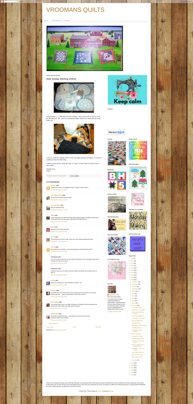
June (133, 296)
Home (46, 20)
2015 (132, 363)
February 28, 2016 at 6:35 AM (59, 210)
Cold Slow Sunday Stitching (137, 330)
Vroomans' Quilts (114, 295)
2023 (132, 263)
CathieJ (53, 247)
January (134, 360)
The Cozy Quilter (55, 205)
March (134, 303)
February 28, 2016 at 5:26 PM (59, 285)
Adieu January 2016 (137, 357)
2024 (132, 261)
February (134, 305)
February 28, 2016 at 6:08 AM (59, 190)
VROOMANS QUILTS (75, 9)
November (135, 284)
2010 (132, 375)
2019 (132, 272)
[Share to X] (74, 176)
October (134, 286)
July (133, 293)
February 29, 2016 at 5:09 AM (59, 308)
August (134, 291)
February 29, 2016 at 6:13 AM (59, 320)
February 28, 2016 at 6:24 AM (59, 200)
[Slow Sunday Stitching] (137, 205)
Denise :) (53, 290)
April (133, 300)
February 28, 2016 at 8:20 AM (59, 231)
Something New (136, 323)
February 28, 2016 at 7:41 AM (59, 221)
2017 (132, 277)
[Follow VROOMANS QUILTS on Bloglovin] (116, 134)
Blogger (111, 391)
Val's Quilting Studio (56, 195)
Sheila (52, 215)
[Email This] (70, 176)
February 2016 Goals (137, 354)
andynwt (99, 391)
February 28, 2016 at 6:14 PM (59, 296)
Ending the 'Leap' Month (138, 310)
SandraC (53, 185)
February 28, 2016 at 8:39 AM (59, 241)
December (135, 282)
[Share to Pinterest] (78, 176)
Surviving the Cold (137, 327)
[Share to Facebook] (76, 176)
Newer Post (50, 327)
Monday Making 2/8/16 (138, 338)
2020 (132, 270)
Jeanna (53, 237)
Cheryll (53, 280)
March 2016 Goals (137, 307)
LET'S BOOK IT (56, 20)
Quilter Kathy (54, 313)
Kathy (57, 116)
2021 (132, 268)
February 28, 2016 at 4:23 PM (59, 275)
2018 (132, 275)
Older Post (98, 327)
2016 (132, 279)
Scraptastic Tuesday (137, 336)
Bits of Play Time (136, 334)
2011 (132, 372)
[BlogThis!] (72, 176)
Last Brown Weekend (137, 316)
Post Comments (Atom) (60, 330)
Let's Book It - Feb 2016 (138, 318)
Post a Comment (53, 323)
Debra (52, 227)
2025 (132, 258)
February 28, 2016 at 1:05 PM (59, 251)
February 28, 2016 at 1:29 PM (59, 263)
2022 (132, 265)
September (135, 289)
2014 (132, 365)
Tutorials (67, 20)
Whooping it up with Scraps (139, 325)
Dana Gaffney (55, 302)
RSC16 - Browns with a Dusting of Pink (138, 345)
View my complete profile (114, 311)
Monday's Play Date (137, 320)
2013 (132, 367)
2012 (132, 370)
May (133, 298)
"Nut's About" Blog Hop (138, 352)
